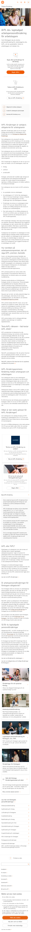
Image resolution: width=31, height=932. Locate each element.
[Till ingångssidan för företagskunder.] (2, 2)
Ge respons (3, 872)
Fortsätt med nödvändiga (15, 925)
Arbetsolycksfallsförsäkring (8, 805)
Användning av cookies (6, 876)
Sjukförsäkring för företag (7, 809)
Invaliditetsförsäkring (6, 816)
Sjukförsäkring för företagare (8, 829)
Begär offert (15, 72)
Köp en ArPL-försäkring (15, 98)
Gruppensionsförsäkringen (8, 843)
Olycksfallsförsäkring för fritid (8, 823)
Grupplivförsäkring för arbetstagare (10, 833)
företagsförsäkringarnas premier (9, 299)
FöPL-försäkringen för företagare (9, 836)
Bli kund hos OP (4, 889)
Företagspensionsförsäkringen (8, 840)
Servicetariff (4, 879)
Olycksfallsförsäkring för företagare (10, 826)
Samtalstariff (4, 882)
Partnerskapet (10, 634)
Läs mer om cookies (6, 929)
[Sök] (17, 2)
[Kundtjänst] (21, 2)
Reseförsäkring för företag (8, 819)
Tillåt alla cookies (15, 918)
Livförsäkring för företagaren (8, 812)
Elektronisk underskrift (6, 885)
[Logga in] (24, 2)
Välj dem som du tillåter (15, 921)
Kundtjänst (3, 869)
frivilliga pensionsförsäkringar (18, 609)
